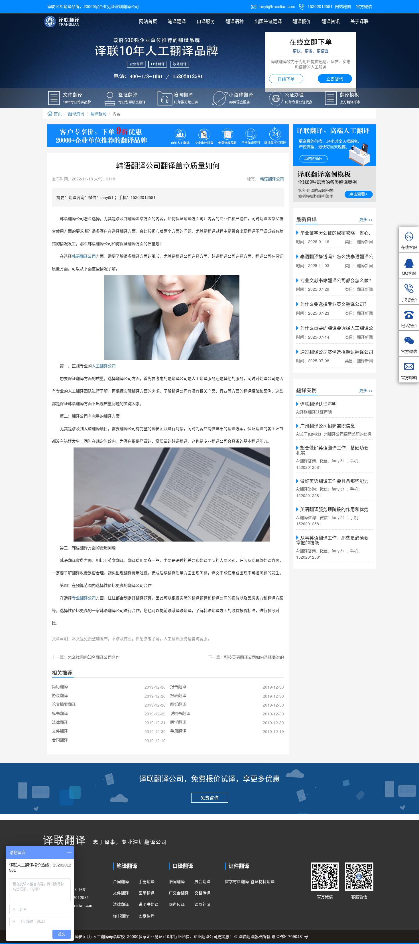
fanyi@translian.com (273, 6)
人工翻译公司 (104, 366)
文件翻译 (121, 893)
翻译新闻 (98, 113)
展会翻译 (202, 881)
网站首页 (148, 21)
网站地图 (343, 6)
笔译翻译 (177, 21)
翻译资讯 (331, 21)
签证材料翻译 (262, 881)
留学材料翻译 (237, 881)
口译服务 (206, 21)
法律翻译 (121, 904)
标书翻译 (121, 915)
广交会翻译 (179, 893)
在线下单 (286, 79)
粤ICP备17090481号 (289, 936)
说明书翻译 (148, 904)
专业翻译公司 (84, 598)
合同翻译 (121, 881)
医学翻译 (146, 893)
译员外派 (202, 904)
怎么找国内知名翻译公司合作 (94, 657)
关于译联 (359, 21)
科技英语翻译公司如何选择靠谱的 (254, 657)
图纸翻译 (146, 915)
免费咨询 (209, 797)
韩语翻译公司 (271, 179)
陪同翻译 (177, 881)
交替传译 (202, 893)
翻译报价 (301, 21)
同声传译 (177, 904)
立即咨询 (334, 79)
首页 (57, 113)
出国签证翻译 (268, 21)
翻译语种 (234, 21)
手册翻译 (146, 881)
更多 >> (366, 219)
